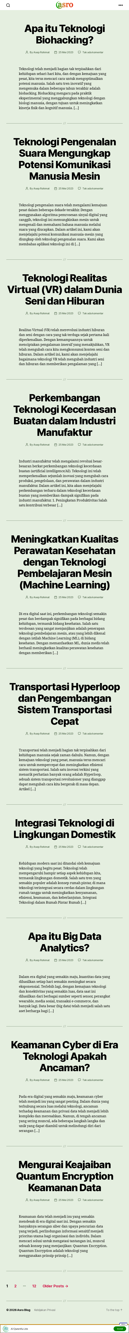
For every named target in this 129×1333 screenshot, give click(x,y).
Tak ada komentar (92, 52)
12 (34, 1286)
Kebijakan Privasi (44, 1310)
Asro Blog (23, 1310)
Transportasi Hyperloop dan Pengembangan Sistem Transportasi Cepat (64, 704)
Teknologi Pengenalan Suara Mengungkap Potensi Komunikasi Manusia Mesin (64, 159)
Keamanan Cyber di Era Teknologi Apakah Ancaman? (64, 1056)
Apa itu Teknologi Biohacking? (64, 34)
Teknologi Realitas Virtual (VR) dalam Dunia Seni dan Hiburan (64, 289)
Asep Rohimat (41, 52)
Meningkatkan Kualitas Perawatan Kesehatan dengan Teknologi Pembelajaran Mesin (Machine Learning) (64, 562)
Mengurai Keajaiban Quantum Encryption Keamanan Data (64, 1175)
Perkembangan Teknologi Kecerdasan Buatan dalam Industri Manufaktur (64, 415)
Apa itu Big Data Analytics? (64, 942)
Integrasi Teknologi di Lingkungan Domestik (64, 828)
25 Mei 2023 (66, 52)
